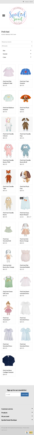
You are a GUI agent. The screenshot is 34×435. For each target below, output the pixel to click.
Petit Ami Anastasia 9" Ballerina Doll (6, 319)
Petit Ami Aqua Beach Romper (24, 213)
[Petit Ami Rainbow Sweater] (8, 98)
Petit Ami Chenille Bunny (8, 213)
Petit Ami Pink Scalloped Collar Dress (7, 82)
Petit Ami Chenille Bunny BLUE (25, 161)
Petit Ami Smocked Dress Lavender (7, 345)
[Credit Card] (27, 432)
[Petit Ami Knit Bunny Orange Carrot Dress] (25, 229)
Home (3, 34)
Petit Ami (13, 34)
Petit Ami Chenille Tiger (8, 187)
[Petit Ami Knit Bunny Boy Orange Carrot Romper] (8, 255)
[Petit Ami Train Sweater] (25, 71)
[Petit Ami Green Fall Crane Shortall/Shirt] (8, 281)
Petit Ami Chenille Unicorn (8, 135)
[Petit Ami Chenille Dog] (25, 124)
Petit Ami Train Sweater (24, 82)
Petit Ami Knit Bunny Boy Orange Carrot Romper (8, 266)
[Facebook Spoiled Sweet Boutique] (15, 400)
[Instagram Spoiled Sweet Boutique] (18, 400)
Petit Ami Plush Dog (24, 187)
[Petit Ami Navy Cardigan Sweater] (8, 360)
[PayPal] (31, 432)
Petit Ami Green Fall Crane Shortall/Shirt (8, 292)
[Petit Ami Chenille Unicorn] (8, 124)
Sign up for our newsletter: (17, 390)
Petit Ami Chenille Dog (25, 135)
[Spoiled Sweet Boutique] (20, 15)
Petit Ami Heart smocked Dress (24, 292)
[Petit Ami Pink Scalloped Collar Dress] (8, 71)
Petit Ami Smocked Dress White (24, 319)
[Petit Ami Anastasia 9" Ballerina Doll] (8, 308)
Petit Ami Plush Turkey (24, 108)
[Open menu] (3, 15)
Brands (8, 34)
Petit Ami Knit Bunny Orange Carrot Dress (24, 240)
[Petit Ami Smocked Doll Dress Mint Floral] (8, 229)
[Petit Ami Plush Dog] (25, 176)
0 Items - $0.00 (29, 1)
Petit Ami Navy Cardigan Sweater (8, 371)
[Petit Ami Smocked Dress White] (25, 308)
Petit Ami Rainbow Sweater (8, 108)
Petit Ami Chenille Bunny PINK (8, 161)
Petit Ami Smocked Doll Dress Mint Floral (8, 240)
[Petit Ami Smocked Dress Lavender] (8, 334)
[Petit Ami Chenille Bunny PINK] (8, 150)
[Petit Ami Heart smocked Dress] (25, 281)
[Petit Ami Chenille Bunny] (8, 203)
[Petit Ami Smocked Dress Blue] (25, 334)
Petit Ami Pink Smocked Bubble (25, 266)
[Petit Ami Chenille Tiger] (8, 176)
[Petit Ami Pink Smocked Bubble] (25, 255)
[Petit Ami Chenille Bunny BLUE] (25, 150)
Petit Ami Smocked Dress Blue (24, 345)
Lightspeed (4, 430)
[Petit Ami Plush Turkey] (25, 98)
